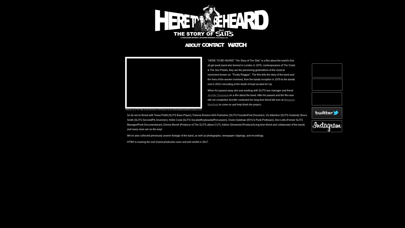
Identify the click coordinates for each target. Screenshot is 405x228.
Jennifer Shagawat (218, 95)
